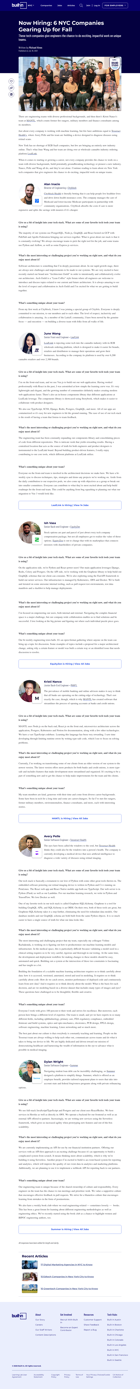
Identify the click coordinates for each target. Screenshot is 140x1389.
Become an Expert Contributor (69, 1328)
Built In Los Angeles (116, 1345)
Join (88, 5)
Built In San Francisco (117, 1355)
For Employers (114, 5)
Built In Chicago (115, 1335)
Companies (46, 5)
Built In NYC (113, 1350)
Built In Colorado (115, 1340)
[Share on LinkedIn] (11, 94)
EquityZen (75, 526)
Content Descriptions (45, 1335)
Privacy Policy (67, 1376)
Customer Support (93, 1319)
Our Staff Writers (43, 1330)
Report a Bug (90, 1330)
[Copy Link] (11, 88)
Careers (39, 1325)
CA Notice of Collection (118, 1376)
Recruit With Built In (69, 1321)
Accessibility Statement (39, 1376)
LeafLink (32, 153)
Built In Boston (114, 1325)
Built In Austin (114, 1319)
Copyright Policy (55, 1376)
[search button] (81, 5)
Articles (71, 5)
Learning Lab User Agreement (19, 1376)
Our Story (40, 1319)
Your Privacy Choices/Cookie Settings (98, 1376)
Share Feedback (91, 1325)
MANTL (31, 120)
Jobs (59, 5)
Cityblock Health (52, 193)
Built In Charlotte (115, 1330)
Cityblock (72, 187)
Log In (97, 5)
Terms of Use (79, 1376)
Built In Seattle (114, 1360)
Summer (74, 1065)
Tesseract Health (78, 839)
